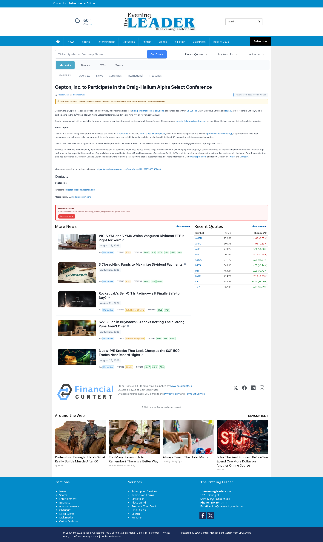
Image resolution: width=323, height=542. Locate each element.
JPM (173, 252)
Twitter (232, 156)
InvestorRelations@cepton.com (191, 121)
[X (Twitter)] (235, 392)
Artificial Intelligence (135, 338)
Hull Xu (228, 110)
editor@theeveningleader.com (227, 506)
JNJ (166, 252)
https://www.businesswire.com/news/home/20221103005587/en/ (129, 169)
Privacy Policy (172, 393)
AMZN (198, 238)
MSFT (198, 270)
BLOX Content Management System (213, 532)
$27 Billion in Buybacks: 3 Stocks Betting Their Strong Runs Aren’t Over (141, 324)
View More (182, 226)
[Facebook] (244, 392)
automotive (122, 133)
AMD (197, 249)
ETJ (153, 281)
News (99, 75)
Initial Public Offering (135, 310)
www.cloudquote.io (181, 386)
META (198, 265)
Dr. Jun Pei (192, 110)
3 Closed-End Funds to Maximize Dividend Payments (142, 264)
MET (159, 338)
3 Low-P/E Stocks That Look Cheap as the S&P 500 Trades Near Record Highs (139, 353)
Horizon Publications (93, 532)
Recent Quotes (194, 54)
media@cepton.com (81, 197)
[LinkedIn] (253, 392)
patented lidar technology (219, 133)
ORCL (198, 281)
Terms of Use (152, 532)
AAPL (198, 243)
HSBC (160, 252)
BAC (197, 254)
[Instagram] (262, 392)
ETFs (102, 65)
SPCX (166, 310)
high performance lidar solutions (148, 110)
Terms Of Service (195, 393)
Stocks (85, 65)
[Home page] (159, 21)
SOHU (154, 367)
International (135, 75)
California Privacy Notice (85, 536)
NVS (180, 252)
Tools (119, 65)
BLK (153, 252)
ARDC (146, 281)
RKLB (160, 310)
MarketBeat (108, 252)
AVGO (146, 252)
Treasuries (155, 75)
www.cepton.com (198, 156)
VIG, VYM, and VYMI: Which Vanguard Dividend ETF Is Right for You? (141, 238)
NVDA (198, 276)
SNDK (172, 338)
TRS (162, 367)
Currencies (115, 75)
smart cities (145, 133)
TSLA (197, 287)
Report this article (66, 216)
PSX (165, 338)
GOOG (198, 259)
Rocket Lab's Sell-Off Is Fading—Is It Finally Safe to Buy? (139, 295)
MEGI (159, 281)
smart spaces (158, 133)
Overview (84, 75)
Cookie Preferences (111, 536)
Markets (65, 65)
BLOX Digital (245, 532)
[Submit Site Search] (259, 21)
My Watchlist (226, 54)
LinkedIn (244, 156)
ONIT (147, 367)
